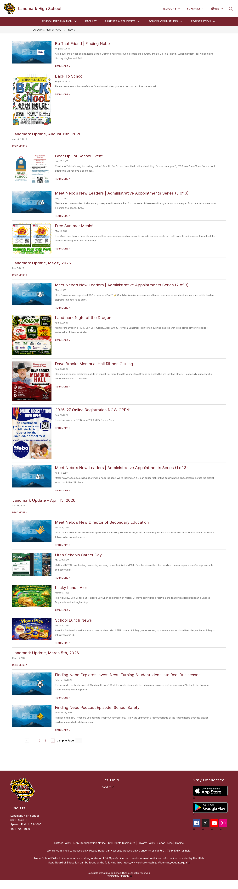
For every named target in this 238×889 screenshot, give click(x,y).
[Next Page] (53, 740)
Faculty (91, 21)
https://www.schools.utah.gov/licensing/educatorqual (155, 862)
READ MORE (62, 66)
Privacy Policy (146, 843)
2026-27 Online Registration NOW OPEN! (92, 409)
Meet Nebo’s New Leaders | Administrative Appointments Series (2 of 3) (122, 285)
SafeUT (106, 787)
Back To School (69, 76)
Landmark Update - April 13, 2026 (43, 500)
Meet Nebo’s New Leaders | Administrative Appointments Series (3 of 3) (122, 193)
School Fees (165, 843)
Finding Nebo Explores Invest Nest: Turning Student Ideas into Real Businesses (127, 674)
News (71, 29)
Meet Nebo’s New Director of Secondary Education (102, 522)
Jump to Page (65, 740)
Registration (201, 21)
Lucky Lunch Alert (72, 587)
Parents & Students (120, 21)
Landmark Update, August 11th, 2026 (46, 134)
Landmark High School (47, 29)
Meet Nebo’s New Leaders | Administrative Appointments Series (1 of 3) (121, 467)
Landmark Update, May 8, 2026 (41, 263)
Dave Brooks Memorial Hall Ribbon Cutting (94, 363)
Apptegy (125, 875)
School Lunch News (73, 620)
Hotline (179, 843)
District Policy (62, 843)
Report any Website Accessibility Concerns (124, 850)
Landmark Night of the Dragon (83, 317)
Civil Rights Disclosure (121, 843)
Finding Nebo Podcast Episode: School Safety (97, 707)
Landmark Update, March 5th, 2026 (45, 653)
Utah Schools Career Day (78, 555)
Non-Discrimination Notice (89, 843)
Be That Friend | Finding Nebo (82, 43)
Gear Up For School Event (79, 156)
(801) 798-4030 (20, 829)
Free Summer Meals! (74, 225)
